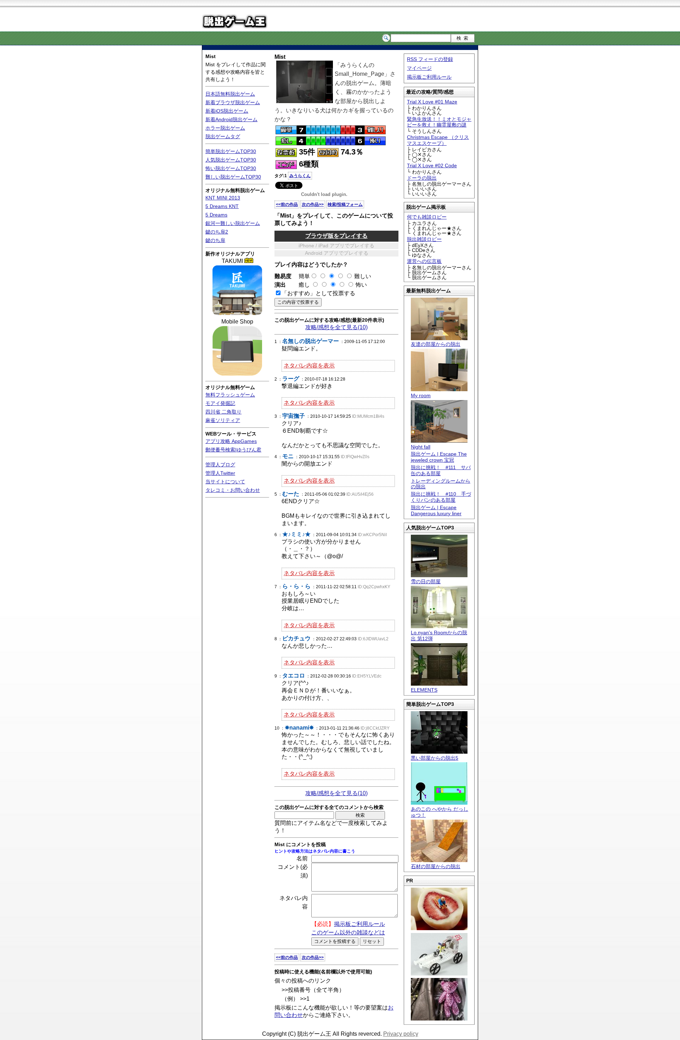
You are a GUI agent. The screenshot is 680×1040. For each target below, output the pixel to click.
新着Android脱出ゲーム (231, 119)
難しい (362, 276)
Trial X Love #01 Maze (432, 102)
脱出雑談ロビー (424, 239)
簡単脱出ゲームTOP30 (230, 151)
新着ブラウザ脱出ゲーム (232, 102)
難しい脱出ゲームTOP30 (233, 177)
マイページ (419, 68)
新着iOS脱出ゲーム (226, 111)
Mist (210, 56)
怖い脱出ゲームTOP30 (230, 168)
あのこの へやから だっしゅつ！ (439, 812)
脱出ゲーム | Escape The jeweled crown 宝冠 (439, 457)
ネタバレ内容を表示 (309, 365)
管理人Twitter (220, 473)
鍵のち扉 (215, 240)
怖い (361, 285)
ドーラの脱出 (422, 178)
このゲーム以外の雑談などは (348, 932)
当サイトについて (225, 481)
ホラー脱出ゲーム (225, 128)
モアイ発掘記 (220, 403)
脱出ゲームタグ (222, 136)
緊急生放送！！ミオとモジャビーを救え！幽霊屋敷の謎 (439, 122)
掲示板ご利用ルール (429, 77)
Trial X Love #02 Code (432, 165)
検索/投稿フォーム (345, 204)
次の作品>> (313, 204)
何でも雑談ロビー (427, 217)
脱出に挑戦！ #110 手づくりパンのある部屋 (441, 497)
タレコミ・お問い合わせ (232, 490)
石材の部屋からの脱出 (435, 866)
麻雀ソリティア (222, 420)
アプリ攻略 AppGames (231, 441)
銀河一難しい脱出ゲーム (232, 223)
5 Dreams (216, 215)
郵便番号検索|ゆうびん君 (233, 449)
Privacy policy (400, 1034)
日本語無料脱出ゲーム (230, 94)
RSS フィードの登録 (430, 59)
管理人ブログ (220, 464)
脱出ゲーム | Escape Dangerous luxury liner (436, 510)
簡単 (301, 276)
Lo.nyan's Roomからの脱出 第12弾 (439, 635)
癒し (301, 285)
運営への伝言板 (424, 261)
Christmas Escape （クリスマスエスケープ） (438, 140)
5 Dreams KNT (222, 206)
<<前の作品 (287, 204)
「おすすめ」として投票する (318, 293)
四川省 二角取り (223, 412)
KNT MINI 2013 (222, 198)
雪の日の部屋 (426, 581)
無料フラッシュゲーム (230, 395)
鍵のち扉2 (216, 232)
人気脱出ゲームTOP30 (230, 160)
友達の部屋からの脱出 (435, 344)
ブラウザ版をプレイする (336, 236)
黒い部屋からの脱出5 (434, 758)
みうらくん (300, 175)
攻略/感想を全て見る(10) (336, 327)
